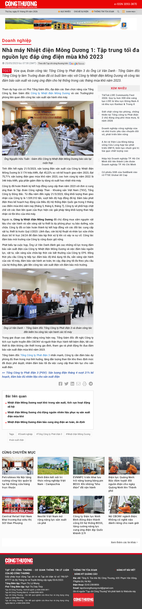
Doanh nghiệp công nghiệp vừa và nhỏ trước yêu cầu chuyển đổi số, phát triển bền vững (120, 131)
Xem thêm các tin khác (123, 542)
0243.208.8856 (92, 584)
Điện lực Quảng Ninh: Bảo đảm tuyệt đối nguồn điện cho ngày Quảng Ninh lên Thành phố (122, 484)
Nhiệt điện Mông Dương (78, 434)
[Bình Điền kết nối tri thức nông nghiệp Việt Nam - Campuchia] (53, 466)
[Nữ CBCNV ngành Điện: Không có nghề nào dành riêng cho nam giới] (124, 505)
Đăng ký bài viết (126, 570)
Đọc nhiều (65, 11)
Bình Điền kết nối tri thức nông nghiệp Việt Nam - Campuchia (52, 481)
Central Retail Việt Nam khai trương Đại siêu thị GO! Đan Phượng (17, 520)
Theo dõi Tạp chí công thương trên (53, 63)
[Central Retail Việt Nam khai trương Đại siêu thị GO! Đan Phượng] (17, 505)
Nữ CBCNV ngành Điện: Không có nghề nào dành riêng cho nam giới (124, 520)
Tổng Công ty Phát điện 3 (35, 355)
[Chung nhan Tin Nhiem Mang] (83, 599)
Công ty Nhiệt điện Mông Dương (50, 93)
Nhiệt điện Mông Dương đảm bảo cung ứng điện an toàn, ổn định (46, 422)
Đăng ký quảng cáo (85, 574)
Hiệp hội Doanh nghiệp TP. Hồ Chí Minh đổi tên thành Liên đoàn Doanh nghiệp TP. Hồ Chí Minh (121, 161)
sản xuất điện (17, 440)
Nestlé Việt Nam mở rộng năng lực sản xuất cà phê (52, 520)
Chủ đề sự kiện (81, 11)
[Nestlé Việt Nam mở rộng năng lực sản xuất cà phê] (53, 505)
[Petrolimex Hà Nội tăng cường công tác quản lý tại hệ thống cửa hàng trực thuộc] (17, 466)
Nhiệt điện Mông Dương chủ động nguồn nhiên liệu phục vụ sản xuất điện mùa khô (49, 414)
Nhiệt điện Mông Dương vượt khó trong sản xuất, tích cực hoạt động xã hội (49, 404)
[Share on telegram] (90, 384)
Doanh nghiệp (16, 40)
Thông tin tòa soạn (104, 11)
